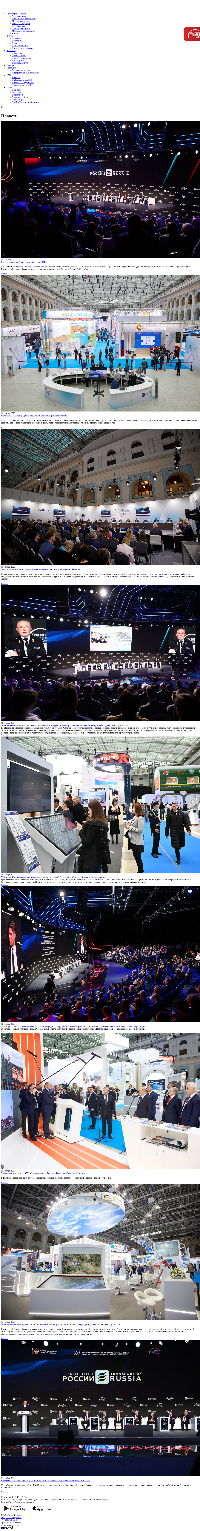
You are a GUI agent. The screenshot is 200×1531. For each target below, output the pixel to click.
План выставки (19, 55)
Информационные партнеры (25, 72)
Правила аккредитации (23, 82)
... (21, 1497)
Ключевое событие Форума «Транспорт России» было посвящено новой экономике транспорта (45, 1480)
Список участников (21, 28)
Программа (17, 41)
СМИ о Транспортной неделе (25, 102)
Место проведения (20, 21)
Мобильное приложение (23, 31)
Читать (4, 274)
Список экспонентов (21, 58)
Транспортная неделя (16, 14)
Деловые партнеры (21, 70)
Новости (16, 77)
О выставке (17, 53)
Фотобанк (16, 92)
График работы (19, 60)
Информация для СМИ (22, 80)
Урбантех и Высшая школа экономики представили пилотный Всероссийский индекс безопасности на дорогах (53, 877)
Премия (10, 65)
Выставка (11, 50)
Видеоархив (17, 95)
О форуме (16, 38)
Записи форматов (20, 45)
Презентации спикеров (22, 48)
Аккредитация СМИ (21, 85)
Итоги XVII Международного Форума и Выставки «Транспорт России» (34, 416)
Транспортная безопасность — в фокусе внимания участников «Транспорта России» (40, 569)
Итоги (9, 87)
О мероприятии (19, 16)
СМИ (9, 75)
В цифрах (16, 90)
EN (2, 107)
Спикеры (16, 43)
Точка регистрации (21, 23)
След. (26, 1497)
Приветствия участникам (24, 18)
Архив (15, 33)
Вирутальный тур (20, 63)
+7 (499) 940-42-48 (9, 1520)
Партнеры (11, 68)
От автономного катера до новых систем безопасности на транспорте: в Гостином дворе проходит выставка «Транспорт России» (61, 1324)
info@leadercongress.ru (11, 1517)
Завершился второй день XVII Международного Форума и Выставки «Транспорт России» (43, 1173)
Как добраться (18, 26)
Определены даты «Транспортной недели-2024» (23, 262)
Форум (10, 36)
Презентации (18, 100)
